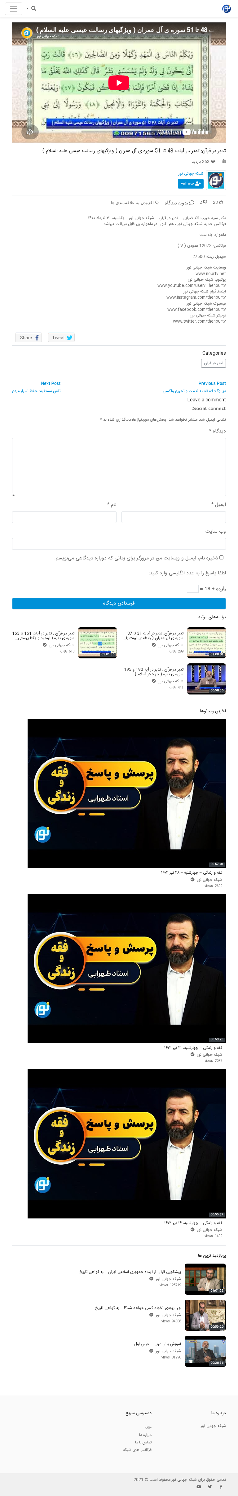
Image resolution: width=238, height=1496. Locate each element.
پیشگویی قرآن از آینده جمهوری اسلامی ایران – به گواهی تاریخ (130, 1272)
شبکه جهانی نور (191, 173)
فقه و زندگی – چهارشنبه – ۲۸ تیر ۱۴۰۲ (191, 872)
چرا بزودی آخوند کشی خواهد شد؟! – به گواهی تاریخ (138, 1308)
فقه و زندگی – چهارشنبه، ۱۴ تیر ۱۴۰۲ (193, 1223)
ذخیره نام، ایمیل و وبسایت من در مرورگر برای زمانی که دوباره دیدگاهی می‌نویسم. (136, 558)
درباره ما (145, 1435)
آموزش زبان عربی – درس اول (157, 1344)
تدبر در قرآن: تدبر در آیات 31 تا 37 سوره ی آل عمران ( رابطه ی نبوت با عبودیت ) (154, 638)
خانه (148, 1427)
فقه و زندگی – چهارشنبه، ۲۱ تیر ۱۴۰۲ (193, 1048)
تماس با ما (143, 1442)
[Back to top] (17, 1460)
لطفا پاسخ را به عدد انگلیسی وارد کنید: (187, 573)
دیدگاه (217, 431)
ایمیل (218, 505)
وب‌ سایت (215, 531)
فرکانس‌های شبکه (137, 1450)
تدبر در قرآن (213, 363)
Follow (188, 184)
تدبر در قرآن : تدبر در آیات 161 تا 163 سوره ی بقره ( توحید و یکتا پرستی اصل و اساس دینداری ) (43, 638)
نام (112, 505)
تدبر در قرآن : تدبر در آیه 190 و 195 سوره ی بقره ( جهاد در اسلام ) (153, 672)
